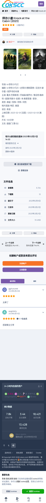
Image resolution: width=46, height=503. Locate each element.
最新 (34, 281)
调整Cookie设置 (22, 481)
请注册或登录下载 (24, 164)
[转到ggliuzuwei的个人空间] (4, 289)
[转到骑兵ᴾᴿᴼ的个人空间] (3, 42)
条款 (3, 478)
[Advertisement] (23, 355)
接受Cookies (34, 491)
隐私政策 (19, 453)
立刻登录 (23, 269)
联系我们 (29, 453)
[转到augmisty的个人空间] (4, 312)
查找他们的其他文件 (25, 42)
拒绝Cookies (11, 491)
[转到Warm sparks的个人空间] (11, 435)
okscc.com (24, 457)
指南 (15, 478)
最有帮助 (12, 281)
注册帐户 (23, 263)
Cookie (38, 453)
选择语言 (8, 453)
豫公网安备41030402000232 (31, 460)
